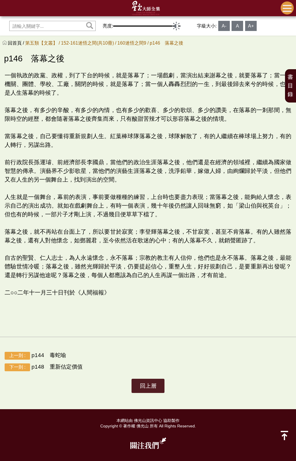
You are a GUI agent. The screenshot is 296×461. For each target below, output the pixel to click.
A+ (251, 25)
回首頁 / (16, 43)
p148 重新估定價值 (46, 367)
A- (224, 25)
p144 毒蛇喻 (37, 355)
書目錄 (290, 85)
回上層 (148, 386)
